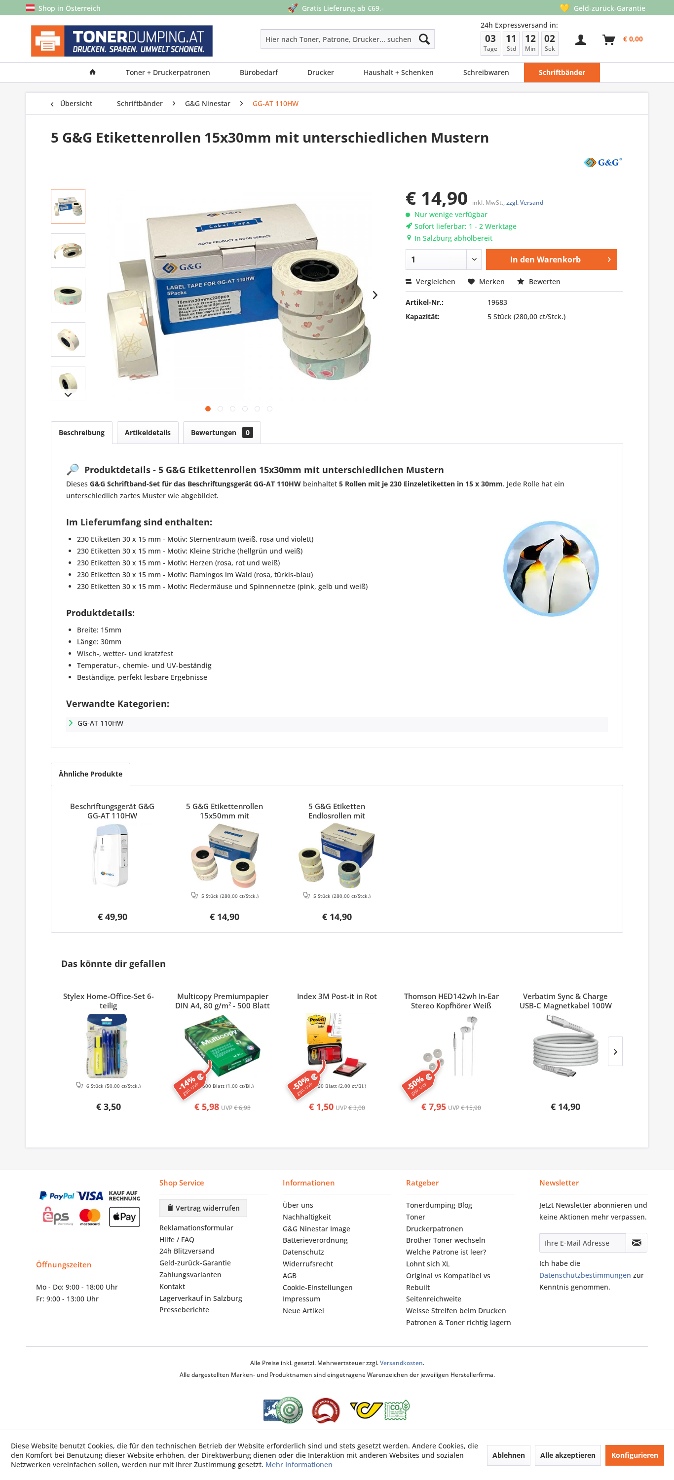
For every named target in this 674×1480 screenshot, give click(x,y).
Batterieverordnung (315, 1240)
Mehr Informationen (299, 1464)
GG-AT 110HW (100, 723)
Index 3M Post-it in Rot (337, 996)
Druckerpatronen (434, 1228)
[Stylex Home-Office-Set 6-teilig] (108, 1045)
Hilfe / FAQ (176, 1239)
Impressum (301, 1298)
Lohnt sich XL (427, 1263)
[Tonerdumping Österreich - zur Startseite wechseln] (122, 41)
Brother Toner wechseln (446, 1240)
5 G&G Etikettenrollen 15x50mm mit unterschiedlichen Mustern (224, 811)
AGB (290, 1275)
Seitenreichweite (433, 1298)
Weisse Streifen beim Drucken (456, 1310)
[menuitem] (312, 39)
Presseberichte (184, 1309)
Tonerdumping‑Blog (439, 1205)
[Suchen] (424, 39)
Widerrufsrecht (308, 1263)
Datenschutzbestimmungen (585, 1275)
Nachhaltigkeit (307, 1216)
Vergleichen (434, 281)
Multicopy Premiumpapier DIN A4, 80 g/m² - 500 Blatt (222, 1001)
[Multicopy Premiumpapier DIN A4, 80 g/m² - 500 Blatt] (223, 1045)
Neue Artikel (303, 1310)
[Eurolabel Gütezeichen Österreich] (283, 1410)
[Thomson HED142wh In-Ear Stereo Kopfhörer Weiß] (451, 1045)
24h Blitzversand (187, 1251)
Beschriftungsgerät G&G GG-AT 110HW (112, 811)
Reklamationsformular (196, 1227)
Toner (415, 1216)
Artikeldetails (148, 432)
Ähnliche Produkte (90, 773)
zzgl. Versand (524, 202)
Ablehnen (508, 1455)
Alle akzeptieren (568, 1455)
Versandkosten (401, 1363)
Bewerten (544, 281)
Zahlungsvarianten (190, 1274)
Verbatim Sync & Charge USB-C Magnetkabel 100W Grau (566, 1001)
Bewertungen (220, 432)
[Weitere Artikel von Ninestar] (602, 162)
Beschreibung (82, 432)
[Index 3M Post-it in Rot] (337, 1045)
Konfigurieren (634, 1455)
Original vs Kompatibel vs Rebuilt (448, 1281)
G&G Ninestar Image (316, 1228)
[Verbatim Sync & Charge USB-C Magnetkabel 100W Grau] (565, 1045)
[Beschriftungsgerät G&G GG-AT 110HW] (112, 855)
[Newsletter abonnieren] (636, 1243)
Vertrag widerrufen (207, 1208)
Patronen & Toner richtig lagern (458, 1322)
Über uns (298, 1205)
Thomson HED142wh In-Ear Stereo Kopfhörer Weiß (451, 1001)
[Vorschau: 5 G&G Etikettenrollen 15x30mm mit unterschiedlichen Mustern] (68, 206)
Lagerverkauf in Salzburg (200, 1298)
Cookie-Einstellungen (318, 1287)
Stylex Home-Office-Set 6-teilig (108, 1001)
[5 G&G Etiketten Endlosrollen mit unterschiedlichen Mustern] (337, 855)
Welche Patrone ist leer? (446, 1252)
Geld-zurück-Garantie (195, 1262)
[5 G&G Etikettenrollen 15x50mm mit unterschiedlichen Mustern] (225, 855)
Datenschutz (303, 1252)
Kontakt (172, 1286)
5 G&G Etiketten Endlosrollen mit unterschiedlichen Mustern (337, 811)
